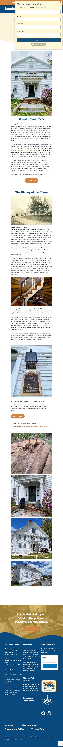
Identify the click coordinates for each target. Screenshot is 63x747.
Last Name (20, 23)
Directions (10, 725)
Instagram (7, 694)
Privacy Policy (38, 729)
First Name (20, 16)
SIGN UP (38, 40)
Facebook (12, 692)
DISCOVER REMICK (31, 629)
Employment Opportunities (28, 699)
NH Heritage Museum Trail (31, 684)
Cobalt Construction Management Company (25, 150)
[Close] (61, 2)
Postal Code (20, 31)
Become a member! (29, 670)
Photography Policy (14, 729)
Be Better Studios (17, 739)
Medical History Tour (26, 427)
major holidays (15, 680)
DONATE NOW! (31, 181)
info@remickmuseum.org (12, 654)
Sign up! (50, 666)
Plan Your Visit (29, 725)
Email (44, 657)
